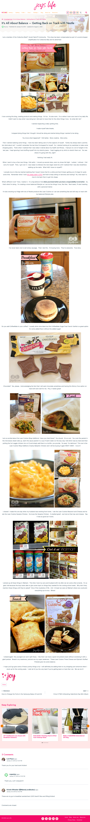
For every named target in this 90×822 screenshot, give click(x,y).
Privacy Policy (71, 820)
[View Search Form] (86, 12)
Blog (42, 12)
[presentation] (15, 721)
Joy (7, 26)
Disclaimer (79, 820)
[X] (80, 12)
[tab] (42, 742)
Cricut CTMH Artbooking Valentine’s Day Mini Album (70, 692)
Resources (55, 12)
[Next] (88, 726)
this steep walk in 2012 (34, 174)
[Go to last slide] (2, 726)
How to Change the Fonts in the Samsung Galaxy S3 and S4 (22, 692)
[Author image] (3, 27)
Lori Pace (10, 759)
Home (66, 817)
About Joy (47, 12)
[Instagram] (74, 12)
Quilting (17, 12)
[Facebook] (67, 12)
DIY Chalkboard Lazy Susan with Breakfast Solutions (14, 736)
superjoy (12, 774)
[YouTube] (77, 12)
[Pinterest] (71, 12)
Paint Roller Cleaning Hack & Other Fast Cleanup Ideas (45, 736)
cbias (4, 684)
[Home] (2, 19)
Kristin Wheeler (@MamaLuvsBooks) (21, 790)
